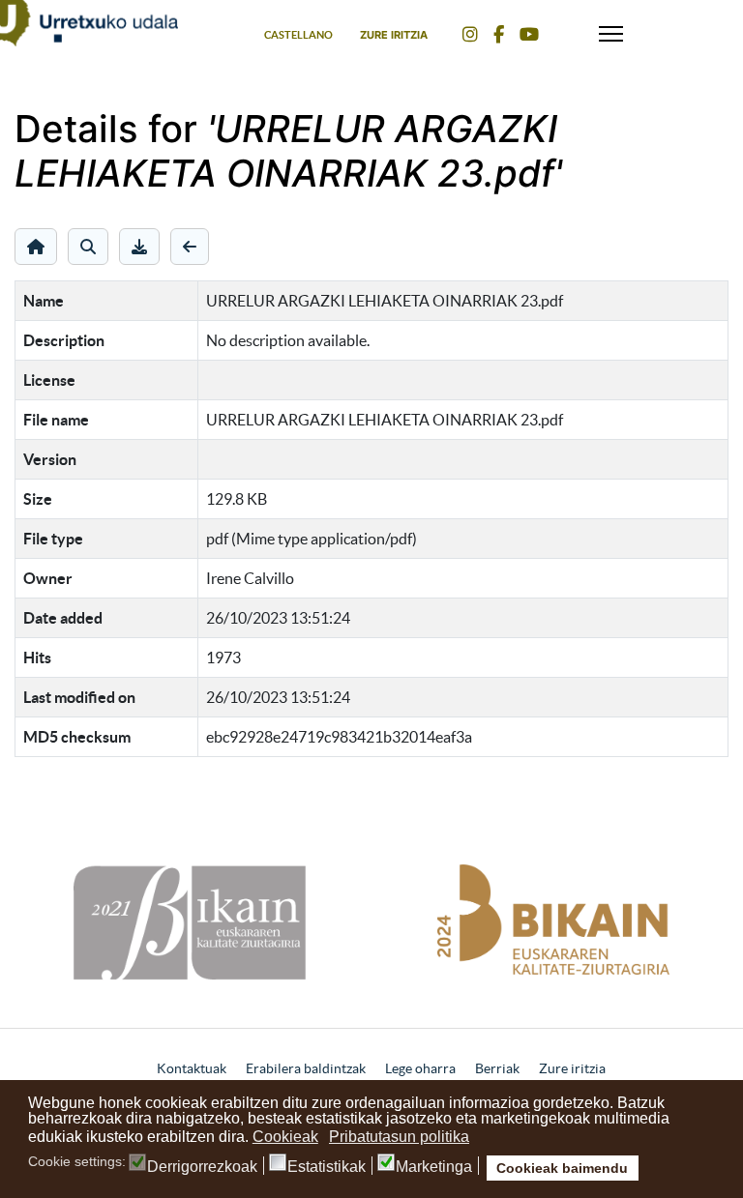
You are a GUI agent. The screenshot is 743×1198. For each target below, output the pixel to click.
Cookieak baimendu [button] (562, 1168)
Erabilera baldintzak (306, 1068)
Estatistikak (326, 1167)
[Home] (36, 246)
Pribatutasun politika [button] (399, 1136)
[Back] (189, 246)
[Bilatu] (88, 246)
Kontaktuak (191, 1068)
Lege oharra (420, 1068)
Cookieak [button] (285, 1136)
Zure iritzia (394, 35)
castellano (298, 35)
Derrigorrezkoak (202, 1167)
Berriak (497, 1068)
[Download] (139, 246)
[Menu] (611, 29)
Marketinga (434, 1167)
